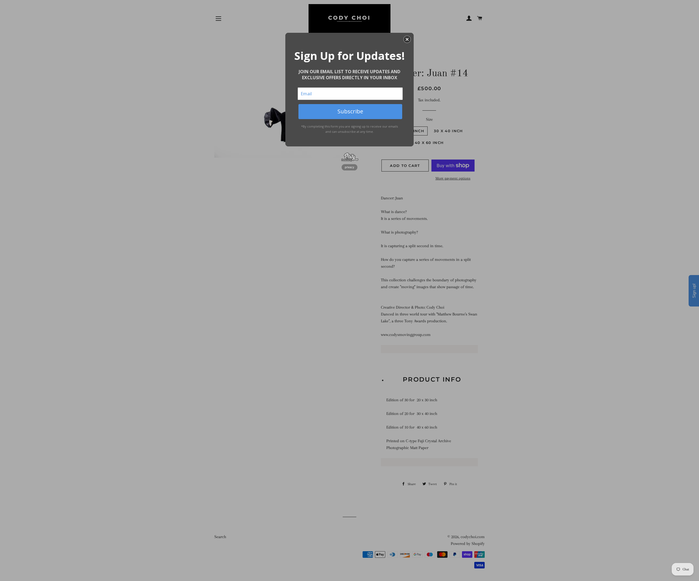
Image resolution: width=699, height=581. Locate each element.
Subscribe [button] (350, 111)
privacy (349, 167)
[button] (407, 39)
